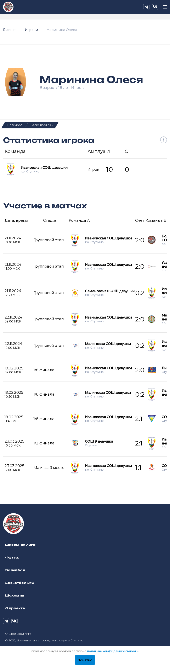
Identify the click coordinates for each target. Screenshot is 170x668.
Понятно (85, 660)
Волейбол (14, 125)
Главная (10, 30)
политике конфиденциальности (112, 651)
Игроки (32, 30)
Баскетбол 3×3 (42, 125)
